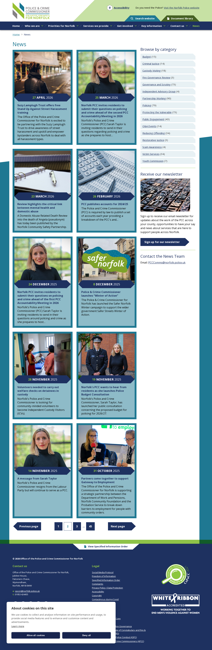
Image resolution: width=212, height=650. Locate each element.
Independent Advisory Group (159, 91)
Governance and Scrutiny (156, 84)
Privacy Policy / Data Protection (107, 587)
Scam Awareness (152, 147)
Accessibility (98, 591)
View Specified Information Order (108, 546)
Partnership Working (154, 98)
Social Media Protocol (102, 572)
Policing (146, 105)
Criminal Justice (150, 63)
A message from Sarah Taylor (37, 478)
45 (90, 526)
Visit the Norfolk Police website (181, 7)
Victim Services (150, 154)
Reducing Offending (153, 133)
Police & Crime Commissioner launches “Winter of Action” (101, 293)
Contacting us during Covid (105, 599)
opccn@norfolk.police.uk (27, 591)
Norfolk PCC (31, 10)
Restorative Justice (153, 140)
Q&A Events (149, 126)
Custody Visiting (151, 70)
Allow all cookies (36, 635)
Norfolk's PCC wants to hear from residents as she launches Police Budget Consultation (104, 390)
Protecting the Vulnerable (157, 112)
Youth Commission (152, 161)
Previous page (28, 526)
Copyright (97, 595)
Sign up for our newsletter (162, 242)
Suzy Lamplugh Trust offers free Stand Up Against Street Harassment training (42, 108)
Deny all (86, 635)
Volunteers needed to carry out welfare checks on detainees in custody (38, 390)
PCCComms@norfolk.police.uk (167, 262)
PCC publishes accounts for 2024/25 (104, 204)
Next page (118, 526)
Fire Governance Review (156, 77)
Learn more (17, 626)
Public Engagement (153, 119)
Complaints (97, 583)
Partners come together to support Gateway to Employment (105, 480)
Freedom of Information (104, 576)
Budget (146, 56)
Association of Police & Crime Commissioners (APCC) (118, 641)
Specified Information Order (106, 580)
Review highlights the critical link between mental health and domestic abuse (39, 207)
